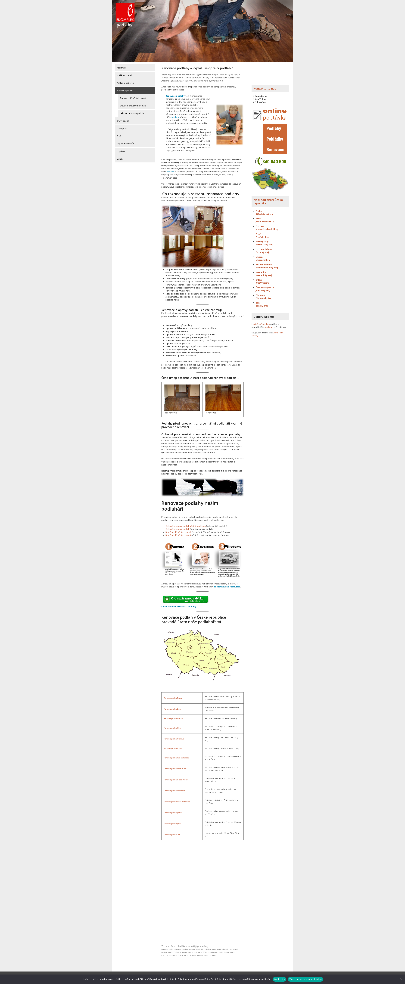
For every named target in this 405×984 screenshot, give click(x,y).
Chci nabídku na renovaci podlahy (178, 606)
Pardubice (261, 272)
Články (120, 158)
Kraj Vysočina (262, 282)
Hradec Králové (264, 264)
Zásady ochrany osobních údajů (305, 979)
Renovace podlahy (175, 95)
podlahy (175, 117)
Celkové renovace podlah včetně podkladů (185, 526)
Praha (259, 211)
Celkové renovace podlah (132, 113)
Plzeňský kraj (262, 237)
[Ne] (401, 979)
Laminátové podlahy (261, 324)
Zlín (258, 302)
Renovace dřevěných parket (133, 98)
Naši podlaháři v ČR (125, 143)
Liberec (259, 256)
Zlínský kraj (262, 305)
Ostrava (260, 226)
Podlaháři (121, 67)
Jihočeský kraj (263, 290)
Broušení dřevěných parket (178, 535)
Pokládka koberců (125, 82)
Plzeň (258, 234)
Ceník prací (122, 128)
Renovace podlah (125, 90)
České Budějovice (265, 287)
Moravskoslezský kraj (267, 229)
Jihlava (259, 279)
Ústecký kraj (262, 252)
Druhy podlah (123, 120)
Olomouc (260, 295)
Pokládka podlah (124, 75)
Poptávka (121, 151)
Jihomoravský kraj (265, 221)
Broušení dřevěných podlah (133, 105)
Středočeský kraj (265, 214)
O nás (119, 136)
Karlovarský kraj (264, 244)
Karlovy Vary (262, 241)
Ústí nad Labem (264, 249)
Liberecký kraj (263, 259)
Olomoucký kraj (264, 298)
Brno (258, 218)
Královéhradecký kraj (267, 267)
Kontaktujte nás (264, 88)
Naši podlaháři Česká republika (268, 201)
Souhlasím (279, 979)
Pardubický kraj (264, 275)
